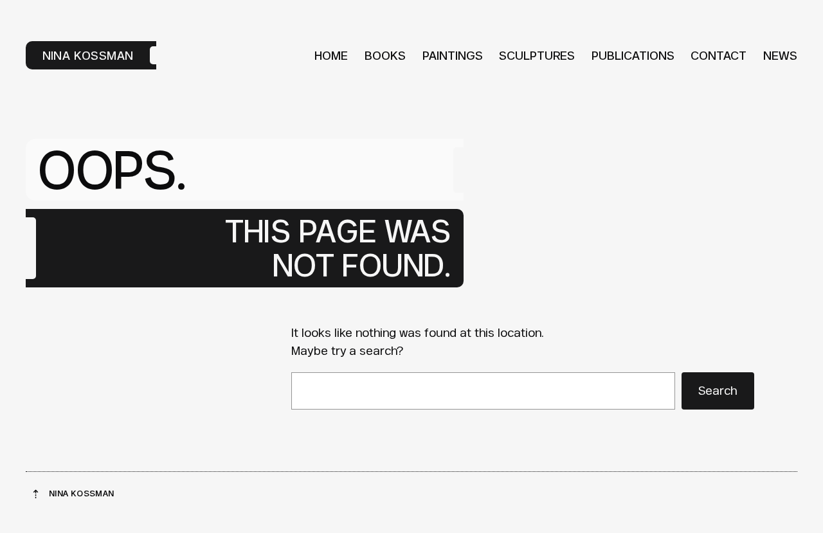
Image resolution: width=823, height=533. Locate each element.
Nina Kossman (88, 55)
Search (717, 390)
